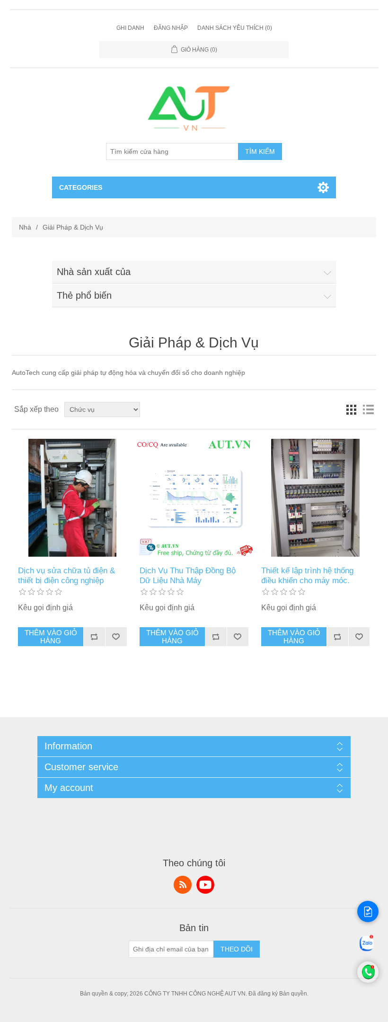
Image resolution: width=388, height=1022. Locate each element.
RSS (183, 885)
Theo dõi (236, 949)
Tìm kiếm (260, 151)
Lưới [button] (351, 409)
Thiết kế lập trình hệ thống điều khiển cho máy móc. (307, 575)
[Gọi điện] (368, 980)
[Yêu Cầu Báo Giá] (368, 911)
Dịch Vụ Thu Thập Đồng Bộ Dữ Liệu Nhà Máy (188, 575)
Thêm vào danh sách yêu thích (116, 636)
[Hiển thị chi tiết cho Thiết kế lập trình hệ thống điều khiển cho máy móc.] (315, 498)
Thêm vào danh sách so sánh (94, 636)
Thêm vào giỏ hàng (51, 637)
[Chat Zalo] (366, 950)
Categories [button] (80, 187)
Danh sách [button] (368, 409)
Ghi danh (130, 28)
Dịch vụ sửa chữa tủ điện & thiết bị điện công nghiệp (66, 575)
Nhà (25, 227)
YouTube (205, 885)
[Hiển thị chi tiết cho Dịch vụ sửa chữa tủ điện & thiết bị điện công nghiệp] (72, 498)
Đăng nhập (171, 28)
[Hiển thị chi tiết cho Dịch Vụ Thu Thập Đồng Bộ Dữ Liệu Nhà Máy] (194, 498)
